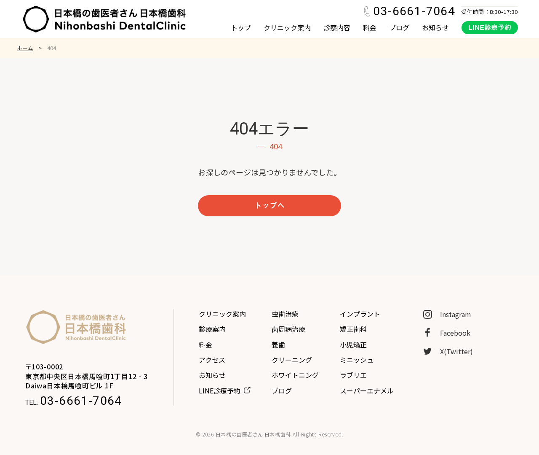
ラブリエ (353, 375)
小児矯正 (353, 344)
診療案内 (212, 329)
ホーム (25, 48)
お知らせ (435, 27)
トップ (241, 27)
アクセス (212, 359)
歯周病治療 (288, 329)
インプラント (360, 313)
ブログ (399, 27)
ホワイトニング (295, 375)
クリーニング (292, 359)
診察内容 (336, 27)
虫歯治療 (285, 313)
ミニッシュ (357, 359)
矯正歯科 (353, 329)
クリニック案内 (287, 27)
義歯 (278, 344)
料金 (369, 27)
